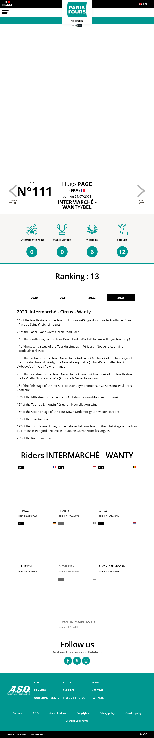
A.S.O (36, 713)
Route (67, 682)
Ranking (40, 690)
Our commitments (46, 698)
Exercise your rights (77, 720)
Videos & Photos (74, 698)
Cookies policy (133, 713)
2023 (121, 298)
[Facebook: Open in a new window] (68, 661)
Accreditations (57, 713)
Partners (98, 698)
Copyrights (83, 713)
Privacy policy (107, 713)
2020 (34, 298)
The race (68, 690)
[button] (144, 4)
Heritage (97, 690)
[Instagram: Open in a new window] (86, 661)
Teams (96, 682)
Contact (17, 713)
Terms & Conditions (16, 734)
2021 (63, 298)
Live (37, 682)
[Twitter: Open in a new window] (77, 661)
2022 (92, 298)
